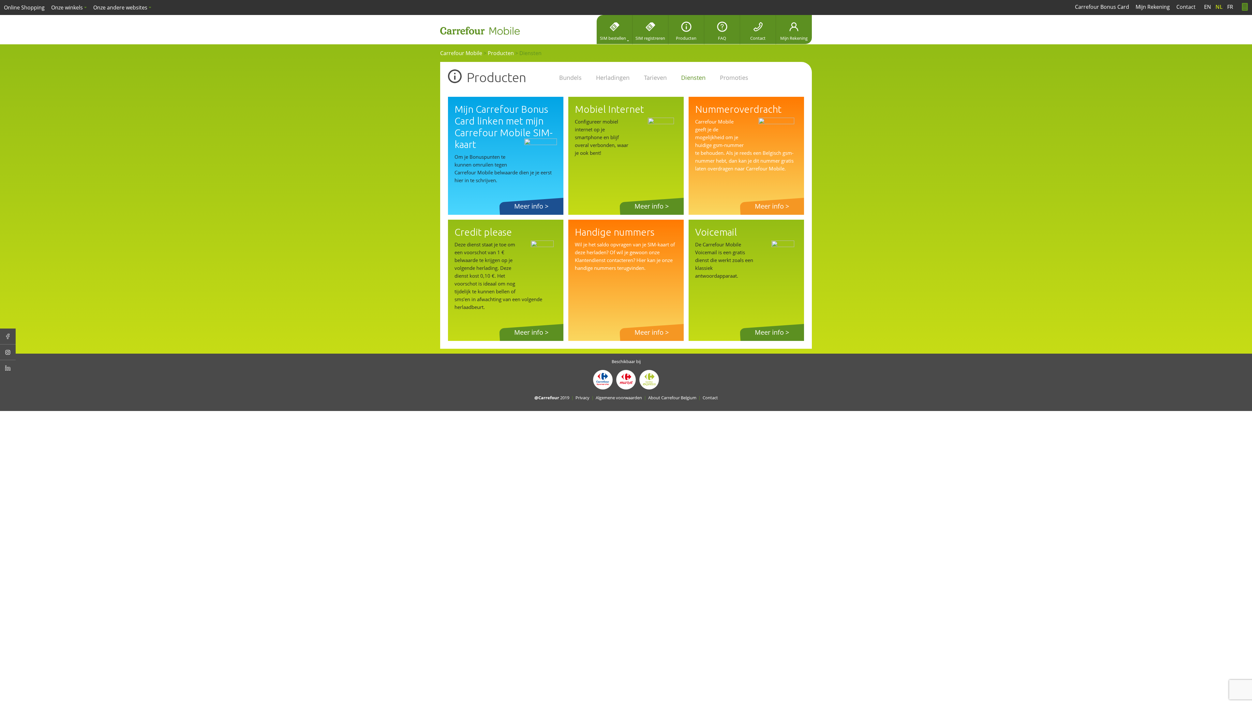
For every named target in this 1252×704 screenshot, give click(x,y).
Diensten (693, 77)
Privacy (582, 398)
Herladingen (613, 77)
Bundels (570, 77)
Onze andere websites (120, 7)
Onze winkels (67, 7)
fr (1230, 6)
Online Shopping (24, 7)
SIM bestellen (613, 38)
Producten (686, 38)
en (1207, 6)
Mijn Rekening (794, 38)
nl (1219, 6)
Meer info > (531, 206)
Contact (758, 38)
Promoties (734, 77)
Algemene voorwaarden (619, 398)
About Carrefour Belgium (672, 398)
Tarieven (655, 77)
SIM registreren (650, 38)
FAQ (722, 38)
